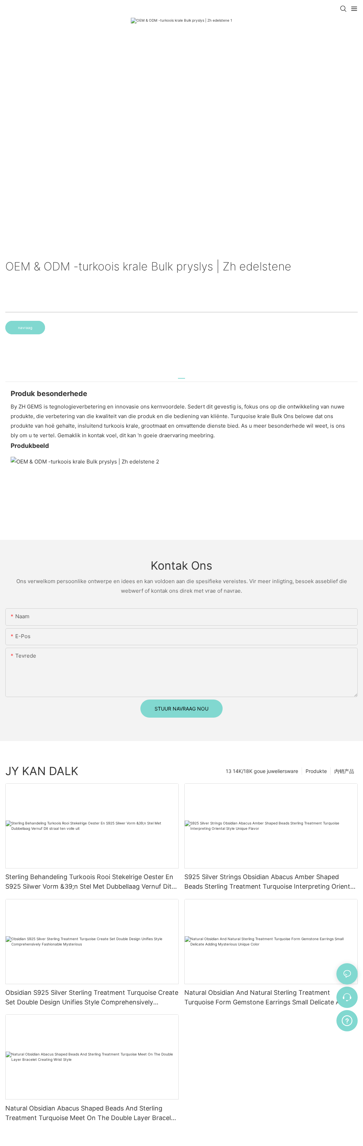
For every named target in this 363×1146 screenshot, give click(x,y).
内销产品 (344, 771)
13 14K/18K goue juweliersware (262, 771)
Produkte (316, 771)
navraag (25, 327)
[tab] (181, 376)
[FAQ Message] (347, 1019)
